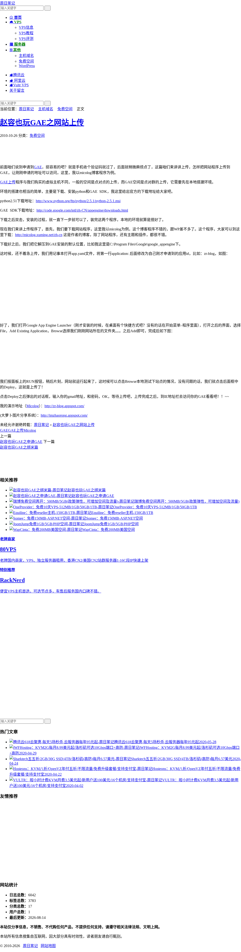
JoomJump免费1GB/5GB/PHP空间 (111, 524)
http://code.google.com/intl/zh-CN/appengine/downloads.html (82, 210)
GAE (38, 167)
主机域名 (26, 56)
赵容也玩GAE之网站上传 (42, 122)
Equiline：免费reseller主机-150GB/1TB (122, 513)
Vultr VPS (19, 85)
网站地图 (48, 946)
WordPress (27, 66)
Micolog (32, 406)
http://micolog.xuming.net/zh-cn (38, 235)
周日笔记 (7, 3)
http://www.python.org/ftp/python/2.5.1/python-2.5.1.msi (78, 201)
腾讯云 (16, 75)
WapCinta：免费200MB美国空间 (108, 530)
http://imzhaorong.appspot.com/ (64, 415)
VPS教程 (26, 33)
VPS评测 (26, 39)
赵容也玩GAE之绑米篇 (19, 447)
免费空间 (26, 61)
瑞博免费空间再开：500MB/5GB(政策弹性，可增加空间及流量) (186, 501)
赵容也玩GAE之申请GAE (21, 442)
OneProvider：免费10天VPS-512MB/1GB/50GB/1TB (155, 507)
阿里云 (17, 81)
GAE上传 (8, 182)
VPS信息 (26, 27)
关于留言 (16, 90)
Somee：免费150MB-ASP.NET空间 (114, 518)
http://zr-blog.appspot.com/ (64, 406)
